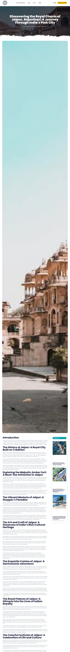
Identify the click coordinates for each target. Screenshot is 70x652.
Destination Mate (27, 26)
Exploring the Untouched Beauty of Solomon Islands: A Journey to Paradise (59, 463)
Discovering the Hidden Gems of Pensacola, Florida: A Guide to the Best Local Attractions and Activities (59, 518)
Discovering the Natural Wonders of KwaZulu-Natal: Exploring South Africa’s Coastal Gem (59, 491)
